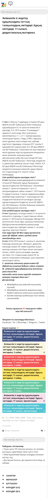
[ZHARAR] (3, 3)
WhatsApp (22, 322)
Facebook (6, 322)
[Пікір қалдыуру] (10, 3)
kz (7, 417)
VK (14, 322)
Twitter (42, 322)
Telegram (33, 322)
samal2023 (15, 431)
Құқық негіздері (27, 420)
